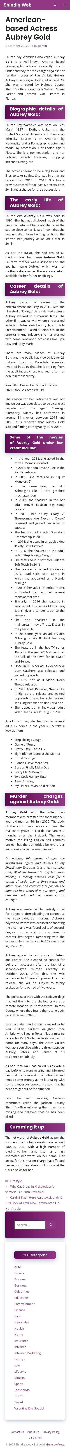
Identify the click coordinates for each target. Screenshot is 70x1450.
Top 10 (19, 1396)
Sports (18, 1384)
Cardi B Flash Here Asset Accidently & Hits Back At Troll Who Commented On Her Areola (33, 1203)
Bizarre (19, 1273)
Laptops (19, 1359)
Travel (18, 1402)
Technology (22, 1390)
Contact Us (17, 1432)
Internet (20, 1347)
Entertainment (24, 1304)
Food (17, 1316)
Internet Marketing (27, 1353)
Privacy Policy (51, 1432)
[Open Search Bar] (55, 5)
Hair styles (21, 1322)
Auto (17, 1267)
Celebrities (21, 1291)
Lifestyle (16, 1181)
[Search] (50, 1225)
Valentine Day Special (29, 1408)
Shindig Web (18, 5)
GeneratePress (55, 1444)
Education (21, 1298)
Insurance (21, 1341)
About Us (33, 1432)
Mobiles (19, 1378)
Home (18, 1334)
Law (17, 1365)
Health (19, 1328)
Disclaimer (35, 1437)
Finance (19, 1310)
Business (20, 1279)
